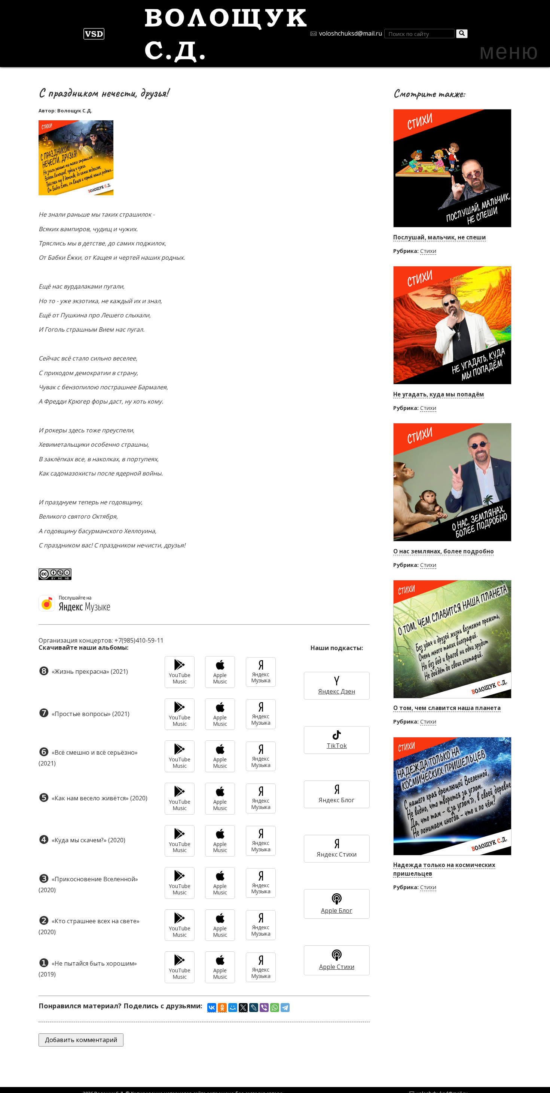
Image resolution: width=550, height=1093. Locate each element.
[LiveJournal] (253, 1007)
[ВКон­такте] (211, 1007)
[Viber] (264, 1007)
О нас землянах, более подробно (443, 551)
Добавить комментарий (81, 1040)
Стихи (428, 250)
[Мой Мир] (232, 1007)
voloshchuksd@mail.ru (350, 33)
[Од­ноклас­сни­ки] (222, 1007)
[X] (243, 1007)
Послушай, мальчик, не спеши (439, 237)
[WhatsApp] (274, 1007)
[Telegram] (285, 1007)
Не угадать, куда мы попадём (438, 394)
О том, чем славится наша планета (447, 708)
